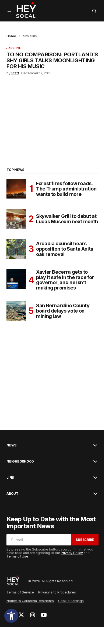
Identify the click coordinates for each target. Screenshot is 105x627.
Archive (14, 48)
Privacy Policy (72, 553)
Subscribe (85, 540)
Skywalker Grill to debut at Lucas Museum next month (67, 218)
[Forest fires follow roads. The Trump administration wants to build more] (16, 189)
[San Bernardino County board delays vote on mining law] (16, 311)
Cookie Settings (71, 601)
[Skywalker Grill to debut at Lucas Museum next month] (16, 219)
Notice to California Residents (30, 601)
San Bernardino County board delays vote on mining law (62, 311)
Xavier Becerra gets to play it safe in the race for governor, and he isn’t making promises (65, 280)
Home (11, 36)
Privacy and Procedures (57, 592)
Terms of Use (17, 556)
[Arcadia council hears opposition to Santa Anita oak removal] (16, 249)
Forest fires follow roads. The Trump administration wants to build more (66, 189)
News (11, 445)
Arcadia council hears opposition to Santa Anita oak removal (64, 249)
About (12, 494)
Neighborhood (20, 461)
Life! (10, 477)
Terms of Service (20, 592)
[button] (11, 616)
